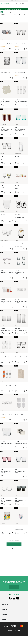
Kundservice (5, 604)
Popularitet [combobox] (18, 14)
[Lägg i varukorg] (12, 49)
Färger (22, 12)
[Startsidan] (5, 3)
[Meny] (26, 3)
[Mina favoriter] (19, 3)
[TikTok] (18, 598)
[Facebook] (10, 598)
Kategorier (10, 12)
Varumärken (16, 12)
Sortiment (4, 609)
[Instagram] (14, 598)
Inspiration (4, 614)
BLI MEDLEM (14, 587)
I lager (5, 12)
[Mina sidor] (16, 3)
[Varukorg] (23, 3)
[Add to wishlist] (10, 49)
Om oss (4, 619)
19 (17, 548)
